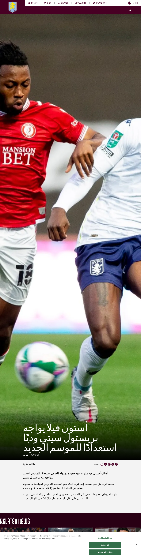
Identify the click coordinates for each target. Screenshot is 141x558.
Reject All (105, 545)
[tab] (33, 3)
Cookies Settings (105, 538)
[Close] (137, 545)
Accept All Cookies (105, 552)
